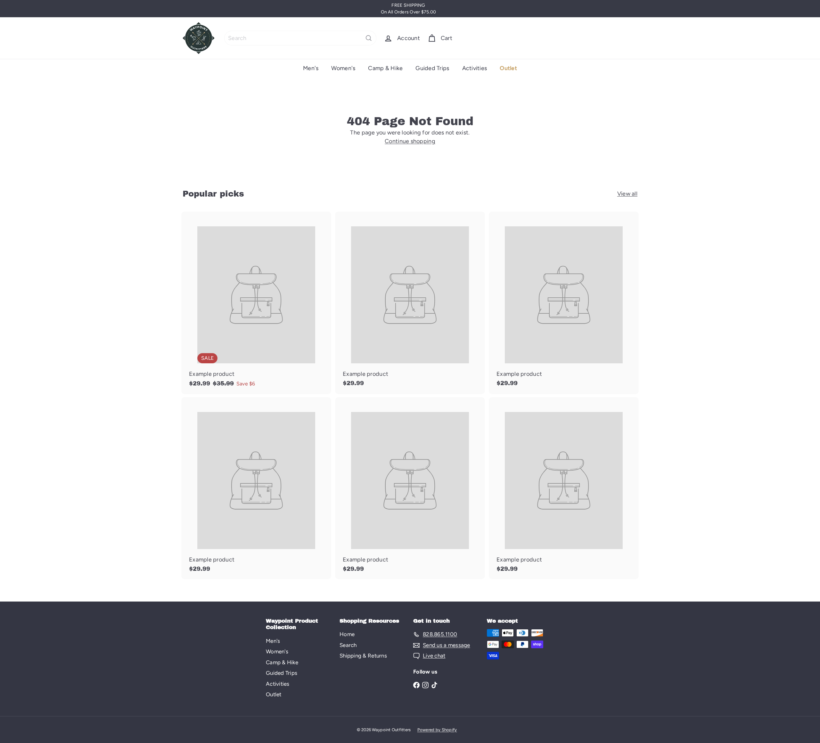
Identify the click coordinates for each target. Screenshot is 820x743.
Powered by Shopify (437, 729)
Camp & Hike (385, 68)
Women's (343, 68)
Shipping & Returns (363, 655)
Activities (474, 68)
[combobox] (300, 38)
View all (627, 193)
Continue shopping (410, 141)
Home (347, 634)
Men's (310, 68)
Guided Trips (432, 68)
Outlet (508, 68)
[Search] (368, 38)
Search (348, 645)
